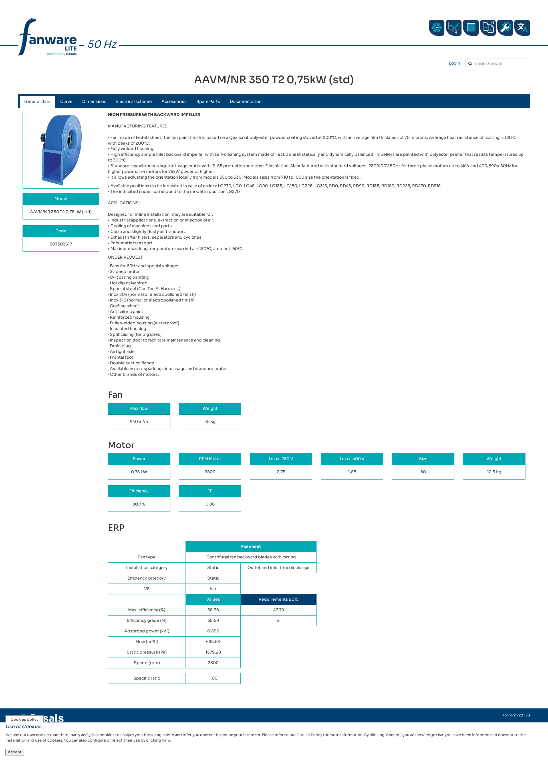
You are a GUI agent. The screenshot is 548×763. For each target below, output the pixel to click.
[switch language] (522, 28)
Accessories (174, 101)
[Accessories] (471, 28)
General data (37, 101)
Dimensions (94, 101)
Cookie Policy (309, 734)
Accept (15, 752)
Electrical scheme (134, 101)
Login (454, 63)
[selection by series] (436, 28)
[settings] (505, 28)
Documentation (245, 101)
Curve (66, 101)
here (166, 740)
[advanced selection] (454, 28)
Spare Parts (208, 101)
